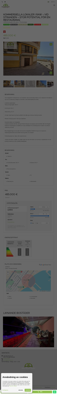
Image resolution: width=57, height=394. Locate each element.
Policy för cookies (13, 386)
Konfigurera (5, 390)
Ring (40, 391)
